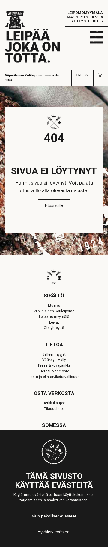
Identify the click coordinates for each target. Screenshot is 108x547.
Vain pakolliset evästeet (54, 516)
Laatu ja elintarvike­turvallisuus (54, 377)
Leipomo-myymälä (54, 317)
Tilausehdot (54, 409)
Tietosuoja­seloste (54, 371)
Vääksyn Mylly (54, 360)
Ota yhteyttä (54, 328)
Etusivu (54, 305)
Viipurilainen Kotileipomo (54, 311)
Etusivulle (54, 205)
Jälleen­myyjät (54, 354)
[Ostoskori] (100, 75)
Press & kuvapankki (54, 365)
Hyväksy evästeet (54, 531)
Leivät (54, 322)
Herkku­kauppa (54, 403)
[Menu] (96, 37)
